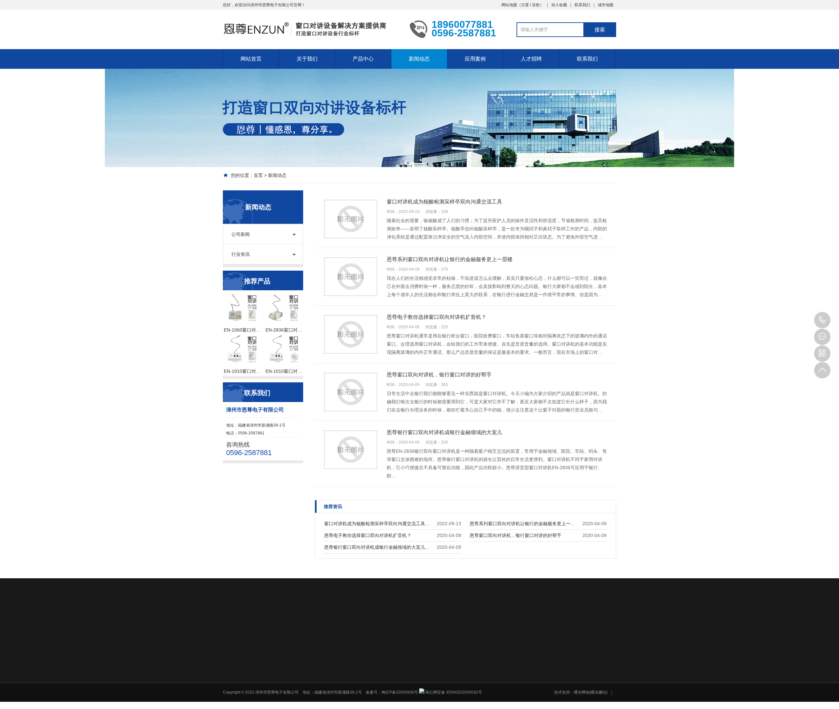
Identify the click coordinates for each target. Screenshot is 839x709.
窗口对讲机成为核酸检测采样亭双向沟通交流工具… (377, 523)
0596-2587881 (822, 320)
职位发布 (544, 679)
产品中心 (363, 59)
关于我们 (307, 59)
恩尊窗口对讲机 (335, 625)
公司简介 (358, 670)
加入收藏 (559, 5)
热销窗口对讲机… (413, 670)
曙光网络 (369, 625)
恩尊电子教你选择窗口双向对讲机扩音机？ (367, 535)
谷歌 (536, 5)
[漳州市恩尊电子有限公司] (311, 29)
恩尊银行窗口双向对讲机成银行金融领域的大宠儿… (377, 547)
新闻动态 (419, 59)
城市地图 (606, 5)
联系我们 (582, 5)
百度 (525, 5)
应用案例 (475, 59)
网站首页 (251, 59)
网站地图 (509, 5)
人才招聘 (531, 59)
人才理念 (544, 670)
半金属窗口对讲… (413, 679)
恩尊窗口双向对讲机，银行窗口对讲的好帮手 (515, 535)
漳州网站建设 (297, 625)
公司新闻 (240, 234)
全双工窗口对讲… (413, 704)
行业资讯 (240, 254)
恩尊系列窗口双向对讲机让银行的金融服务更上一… (522, 523)
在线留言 (590, 670)
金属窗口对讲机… (413, 687)
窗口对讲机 (263, 625)
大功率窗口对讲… (413, 696)
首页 (258, 175)
